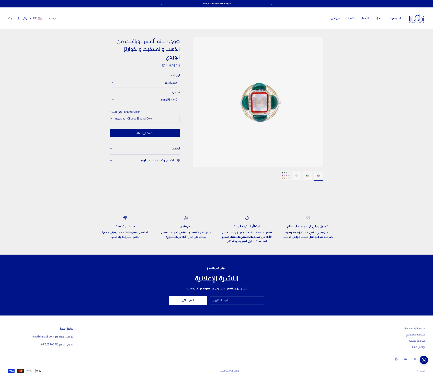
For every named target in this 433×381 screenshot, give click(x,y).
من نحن (335, 18)
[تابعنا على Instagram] (414, 359)
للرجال (379, 18)
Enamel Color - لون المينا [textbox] (125, 111)
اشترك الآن (188, 300)
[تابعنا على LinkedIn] (405, 359)
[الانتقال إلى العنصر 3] (296, 176)
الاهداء (351, 18)
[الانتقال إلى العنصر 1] (318, 176)
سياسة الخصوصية (414, 328)
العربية (55, 18)
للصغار (365, 18)
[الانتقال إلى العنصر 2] (307, 176)
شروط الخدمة (417, 340)
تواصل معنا (418, 346)
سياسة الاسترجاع (415, 334)
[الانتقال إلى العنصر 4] (286, 176)
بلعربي (221, 371)
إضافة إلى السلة (144, 133)
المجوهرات (395, 18)
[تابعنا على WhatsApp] (396, 359)
